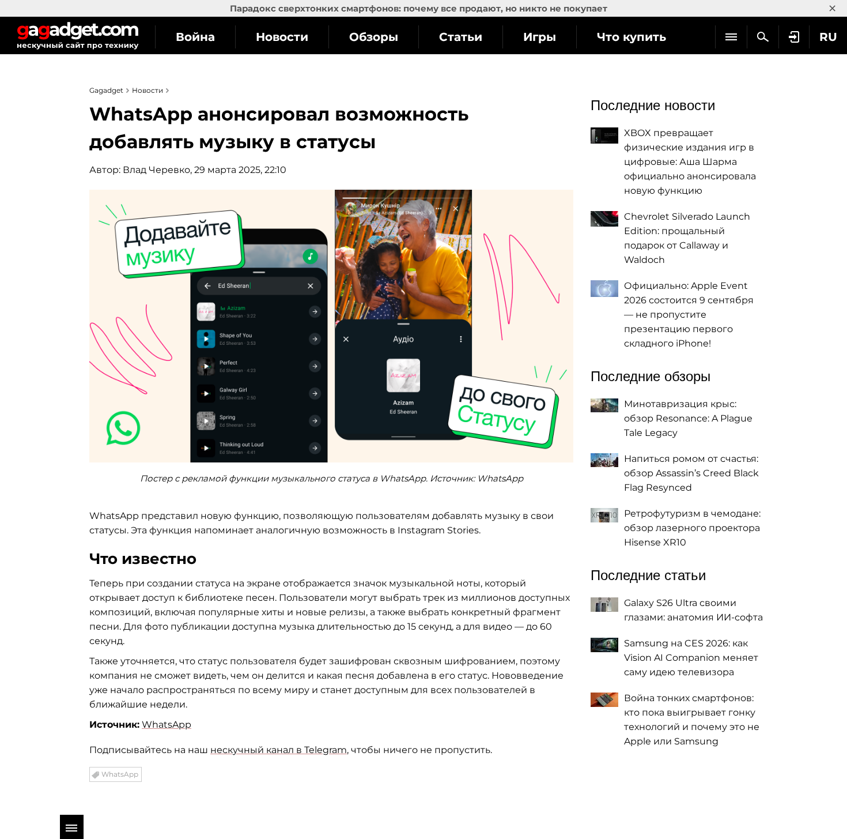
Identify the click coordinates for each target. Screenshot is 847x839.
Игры (539, 37)
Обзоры (373, 37)
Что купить (631, 37)
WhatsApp (166, 724)
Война (195, 37)
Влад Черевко (156, 169)
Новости (282, 37)
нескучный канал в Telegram (278, 749)
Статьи (460, 37)
